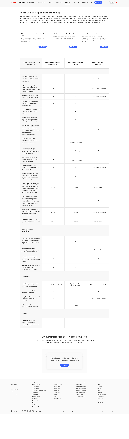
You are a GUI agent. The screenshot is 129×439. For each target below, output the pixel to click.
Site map (91, 411)
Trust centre (99, 400)
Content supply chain (15, 393)
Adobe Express (35, 388)
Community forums (79, 394)
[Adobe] (116, 2)
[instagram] (25, 411)
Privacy (71, 411)
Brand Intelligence (36, 396)
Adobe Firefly (56, 388)
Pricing (67, 2)
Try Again (64, 365)
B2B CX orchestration (15, 398)
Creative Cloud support (80, 392)
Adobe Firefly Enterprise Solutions (39, 390)
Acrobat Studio (35, 394)
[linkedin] (30, 411)
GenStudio (34, 404)
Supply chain (100, 398)
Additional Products (86, 2)
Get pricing (43, 46)
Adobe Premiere (57, 398)
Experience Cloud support (81, 390)
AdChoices (116, 411)
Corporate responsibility (102, 394)
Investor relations (100, 396)
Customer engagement (15, 391)
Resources (75, 2)
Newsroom (99, 392)
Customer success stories (81, 386)
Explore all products (36, 384)
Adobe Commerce (41, 2)
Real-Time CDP (35, 406)
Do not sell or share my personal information (103, 411)
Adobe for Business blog (81, 388)
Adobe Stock (56, 390)
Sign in (112, 2)
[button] (15, 411)
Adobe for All (100, 402)
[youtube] (33, 411)
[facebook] (22, 411)
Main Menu (30, 2)
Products (18, 6)
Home (13, 6)
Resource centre (79, 384)
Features (50, 2)
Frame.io (34, 402)
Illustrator (56, 394)
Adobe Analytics (35, 386)
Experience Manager (36, 400)
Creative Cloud (35, 398)
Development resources (80, 396)
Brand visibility (14, 395)
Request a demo (14, 384)
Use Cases (58, 2)
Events (98, 390)
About (98, 384)
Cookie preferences (84, 411)
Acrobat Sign (35, 392)
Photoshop (56, 396)
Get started (98, 2)
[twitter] (27, 411)
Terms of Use (76, 411)
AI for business (14, 400)
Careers (99, 388)
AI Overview (99, 386)
